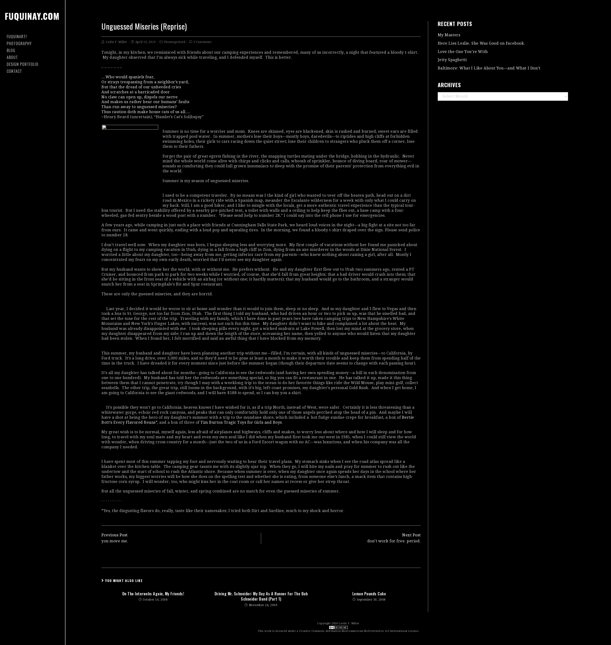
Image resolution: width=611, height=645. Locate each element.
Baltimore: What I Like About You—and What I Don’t (489, 68)
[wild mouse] (101, 402)
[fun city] (420, 190)
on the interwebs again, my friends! (153, 593)
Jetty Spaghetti (452, 60)
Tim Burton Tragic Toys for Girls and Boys (241, 422)
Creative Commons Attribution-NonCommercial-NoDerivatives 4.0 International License (359, 631)
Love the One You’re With (463, 51)
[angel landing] (101, 304)
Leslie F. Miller (116, 42)
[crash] (420, 457)
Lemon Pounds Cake (369, 593)
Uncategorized (174, 42)
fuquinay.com (32, 16)
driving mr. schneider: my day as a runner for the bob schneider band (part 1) (261, 596)
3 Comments (202, 42)
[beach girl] (130, 162)
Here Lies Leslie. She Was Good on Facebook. (481, 43)
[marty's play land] (420, 348)
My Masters (449, 35)
